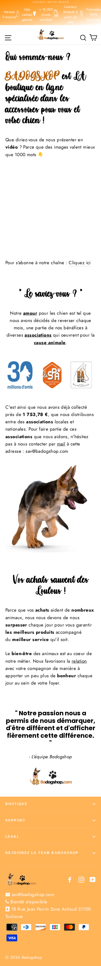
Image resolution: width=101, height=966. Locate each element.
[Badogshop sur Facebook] (70, 879)
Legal (12, 836)
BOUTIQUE (16, 804)
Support (15, 820)
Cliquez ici (80, 262)
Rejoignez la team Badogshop (42, 853)
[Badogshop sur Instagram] (81, 879)
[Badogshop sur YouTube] (93, 879)
